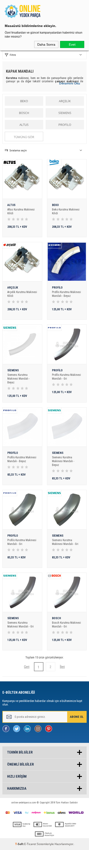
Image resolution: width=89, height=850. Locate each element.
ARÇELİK (65, 101)
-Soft (19, 844)
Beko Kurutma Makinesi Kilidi (66, 211)
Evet (72, 44)
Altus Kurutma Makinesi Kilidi (21, 211)
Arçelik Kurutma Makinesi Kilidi (22, 294)
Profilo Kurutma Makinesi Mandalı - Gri (66, 376)
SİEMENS (64, 113)
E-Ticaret (30, 844)
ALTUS (23, 125)
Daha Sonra (46, 44)
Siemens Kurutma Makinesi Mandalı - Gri (65, 542)
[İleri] (62, 666)
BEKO (24, 101)
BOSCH (24, 113)
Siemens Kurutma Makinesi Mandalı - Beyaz (18, 378)
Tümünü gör (24, 137)
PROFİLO (64, 125)
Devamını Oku (69, 83)
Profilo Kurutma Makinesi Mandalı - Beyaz (66, 294)
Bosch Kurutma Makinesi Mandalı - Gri (66, 624)
